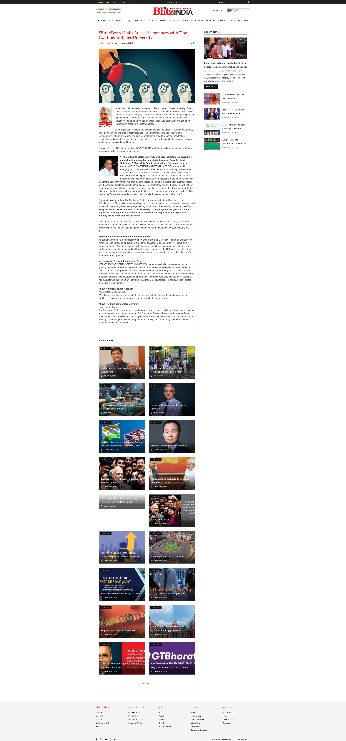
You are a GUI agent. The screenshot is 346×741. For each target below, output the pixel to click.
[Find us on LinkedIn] (115, 739)
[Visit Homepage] (173, 11)
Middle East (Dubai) (137, 719)
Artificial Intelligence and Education (169, 445)
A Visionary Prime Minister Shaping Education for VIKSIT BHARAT (119, 500)
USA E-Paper (196, 723)
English (235, 10)
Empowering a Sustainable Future (118, 630)
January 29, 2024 (159, 635)
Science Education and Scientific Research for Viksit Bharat (117, 407)
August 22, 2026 (230, 71)
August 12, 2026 (109, 376)
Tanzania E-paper (199, 730)
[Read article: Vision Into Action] (172, 510)
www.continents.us (108, 307)
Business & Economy (169, 20)
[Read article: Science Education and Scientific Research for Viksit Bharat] (122, 399)
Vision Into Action (160, 519)
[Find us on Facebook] (96, 739)
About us (99, 2)
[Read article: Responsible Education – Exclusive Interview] (172, 399)
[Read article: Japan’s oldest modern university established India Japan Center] (172, 621)
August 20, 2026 (231, 147)
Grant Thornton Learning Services (168, 593)
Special (99, 712)
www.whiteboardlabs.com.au (112, 292)
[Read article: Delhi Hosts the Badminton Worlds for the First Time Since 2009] (212, 144)
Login (223, 2)
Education (106, 348)
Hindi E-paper (197, 716)
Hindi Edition (197, 20)
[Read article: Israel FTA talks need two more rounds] (212, 114)
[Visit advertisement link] (147, 332)
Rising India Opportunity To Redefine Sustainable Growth (170, 481)
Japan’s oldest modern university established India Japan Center (167, 628)
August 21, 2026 (231, 102)
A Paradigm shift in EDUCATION (167, 556)
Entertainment (102, 723)
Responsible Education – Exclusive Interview (168, 407)
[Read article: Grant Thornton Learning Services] (172, 584)
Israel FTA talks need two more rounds (233, 111)
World (185, 20)
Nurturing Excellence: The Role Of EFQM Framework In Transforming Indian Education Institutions (169, 665)
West (161, 716)
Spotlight (100, 716)
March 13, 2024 (158, 413)
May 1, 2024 (107, 413)
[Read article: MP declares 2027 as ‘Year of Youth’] (212, 99)
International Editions (216, 20)
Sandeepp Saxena (109, 43)
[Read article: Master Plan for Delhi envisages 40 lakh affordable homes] (212, 129)
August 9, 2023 (128, 43)
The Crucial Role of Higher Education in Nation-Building (121, 481)
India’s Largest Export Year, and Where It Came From (121, 370)
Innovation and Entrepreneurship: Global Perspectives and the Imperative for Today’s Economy (120, 555)
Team (107, 2)
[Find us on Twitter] (101, 739)
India (193, 712)
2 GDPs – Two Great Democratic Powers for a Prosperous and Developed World (121, 444)
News (208, 57)
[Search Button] (248, 2)
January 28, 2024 (109, 487)
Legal (129, 20)
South (162, 719)
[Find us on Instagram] (111, 739)
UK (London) (133, 716)
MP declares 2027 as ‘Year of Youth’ (233, 96)
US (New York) (134, 712)
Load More (147, 683)
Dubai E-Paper (197, 719)
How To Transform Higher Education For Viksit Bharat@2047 (120, 665)
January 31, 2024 (159, 524)
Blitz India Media (213, 71)
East (161, 712)
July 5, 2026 (157, 376)
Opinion (119, 20)
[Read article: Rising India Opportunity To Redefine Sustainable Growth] (172, 473)
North (161, 723)
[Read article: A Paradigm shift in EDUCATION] (172, 547)
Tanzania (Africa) (135, 723)
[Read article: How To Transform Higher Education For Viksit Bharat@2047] (122, 658)
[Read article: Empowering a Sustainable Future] (122, 621)
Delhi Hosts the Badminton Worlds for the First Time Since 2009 (234, 142)
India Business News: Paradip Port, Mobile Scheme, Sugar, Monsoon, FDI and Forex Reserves (225, 65)
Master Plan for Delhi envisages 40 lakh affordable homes (233, 126)
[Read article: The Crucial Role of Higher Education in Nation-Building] (122, 473)
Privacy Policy (116, 2)
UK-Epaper (196, 726)
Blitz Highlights (104, 20)
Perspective (140, 20)
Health (99, 726)
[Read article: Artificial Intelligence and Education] (172, 436)
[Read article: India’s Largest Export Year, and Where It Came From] (122, 362)
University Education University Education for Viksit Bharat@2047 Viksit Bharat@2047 (121, 591)
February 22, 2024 (110, 450)
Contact (126, 2)
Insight (99, 719)
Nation (152, 20)
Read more (212, 86)
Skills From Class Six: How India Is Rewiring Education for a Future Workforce (168, 370)
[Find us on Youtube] (106, 739)
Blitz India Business (239, 20)
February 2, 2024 (159, 450)
